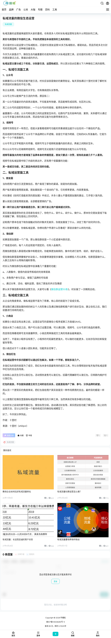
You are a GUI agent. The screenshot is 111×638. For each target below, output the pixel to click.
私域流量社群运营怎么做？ (69, 491)
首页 (4, 9)
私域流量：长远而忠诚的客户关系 (18, 539)
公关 (25, 9)
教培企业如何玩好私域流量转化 (17, 491)
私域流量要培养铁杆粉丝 (68, 539)
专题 (40, 9)
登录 (55, 581)
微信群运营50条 (59, 289)
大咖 (33, 9)
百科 (47, 9)
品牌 (11, 9)
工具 (54, 9)
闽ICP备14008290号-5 (55, 622)
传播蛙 (63, 618)
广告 (18, 9)
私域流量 (8, 24)
